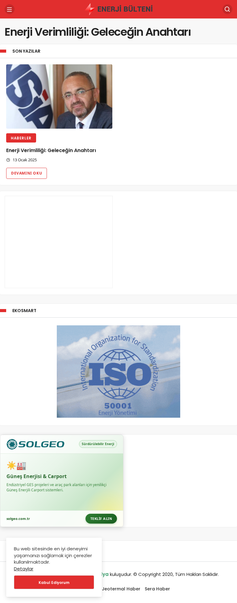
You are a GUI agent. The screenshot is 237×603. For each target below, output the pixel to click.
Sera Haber (157, 589)
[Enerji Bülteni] (118, 9)
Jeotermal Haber (121, 589)
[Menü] (10, 9)
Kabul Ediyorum (54, 582)
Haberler (21, 138)
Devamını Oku (26, 173)
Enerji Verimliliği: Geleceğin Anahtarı (51, 150)
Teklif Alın (101, 518)
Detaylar (23, 568)
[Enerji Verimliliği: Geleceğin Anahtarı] (59, 96)
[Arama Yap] (227, 9)
